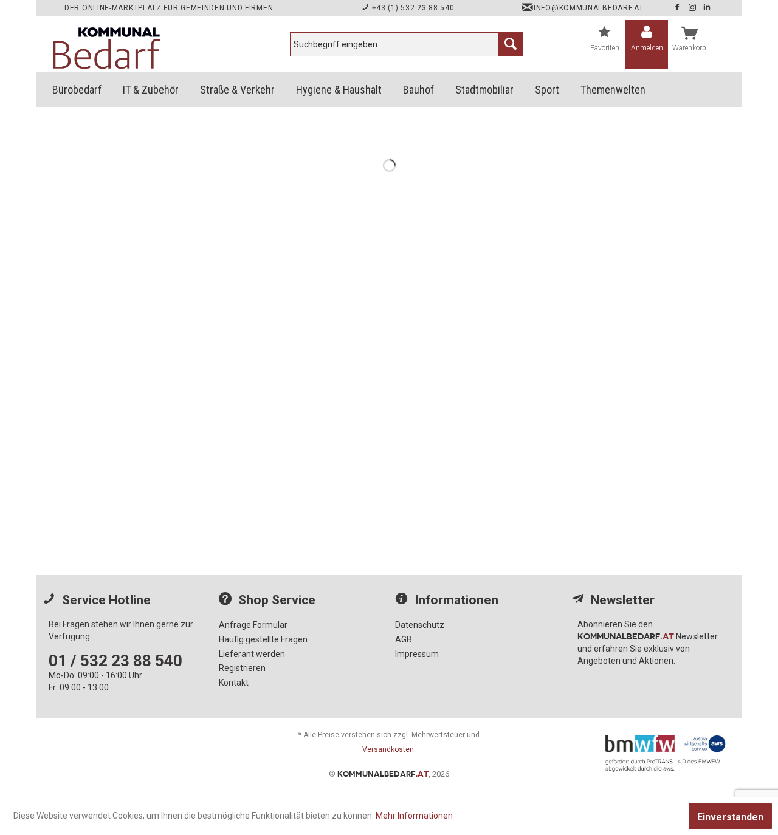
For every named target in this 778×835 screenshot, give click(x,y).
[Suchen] (510, 44)
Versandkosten (388, 749)
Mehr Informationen (414, 815)
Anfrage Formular (253, 625)
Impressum (417, 654)
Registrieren (242, 668)
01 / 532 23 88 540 (115, 661)
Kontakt (234, 682)
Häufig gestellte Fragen (263, 639)
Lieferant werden (252, 654)
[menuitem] (406, 44)
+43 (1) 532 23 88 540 (412, 8)
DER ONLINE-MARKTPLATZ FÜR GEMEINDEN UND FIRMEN (168, 8)
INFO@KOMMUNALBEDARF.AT (588, 8)
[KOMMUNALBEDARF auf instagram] (693, 8)
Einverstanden (730, 817)
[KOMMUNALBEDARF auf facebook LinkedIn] (707, 8)
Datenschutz (419, 625)
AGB (403, 639)
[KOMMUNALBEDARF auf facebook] (678, 8)
